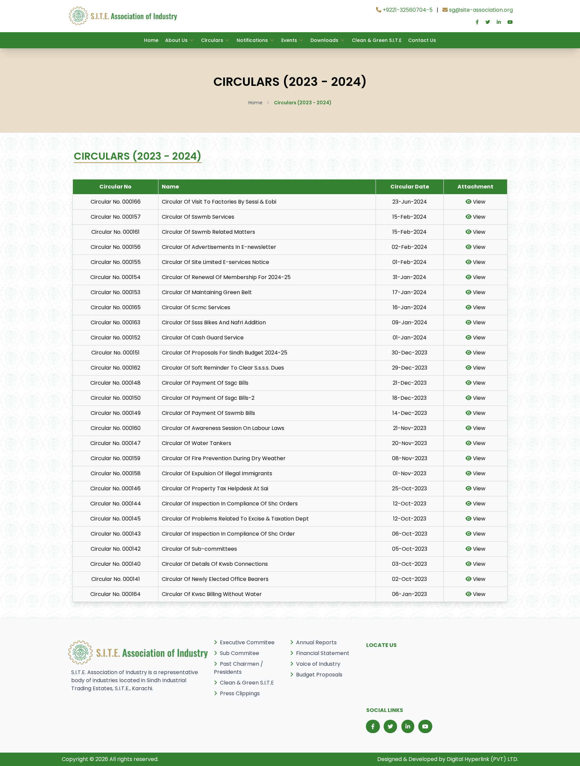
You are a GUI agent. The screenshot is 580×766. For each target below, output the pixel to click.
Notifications (252, 40)
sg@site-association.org (480, 10)
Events (289, 40)
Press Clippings (240, 693)
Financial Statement (322, 653)
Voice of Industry (318, 664)
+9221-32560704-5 (407, 10)
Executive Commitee (247, 642)
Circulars (212, 40)
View (478, 202)
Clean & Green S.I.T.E (376, 40)
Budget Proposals (319, 674)
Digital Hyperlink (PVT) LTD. (482, 759)
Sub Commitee (239, 653)
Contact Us (422, 40)
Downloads (324, 40)
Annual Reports (316, 642)
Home (151, 40)
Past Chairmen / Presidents (238, 668)
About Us (176, 40)
